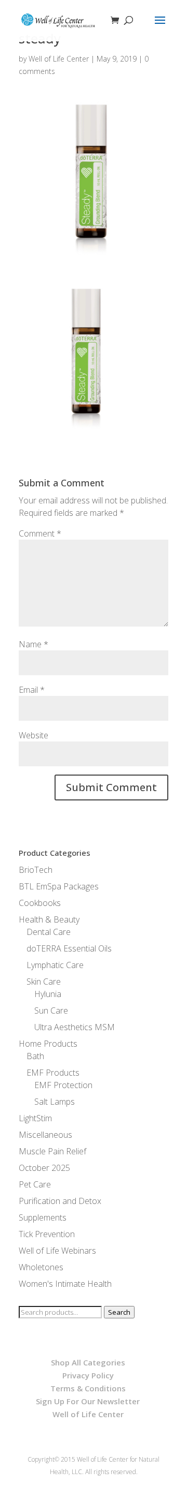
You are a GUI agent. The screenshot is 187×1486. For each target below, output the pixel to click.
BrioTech (35, 869)
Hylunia (47, 994)
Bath (35, 1056)
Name (33, 644)
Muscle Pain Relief (52, 1151)
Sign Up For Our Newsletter (88, 1401)
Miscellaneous (45, 1134)
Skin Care (43, 981)
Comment (40, 533)
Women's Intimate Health (65, 1283)
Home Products (48, 1043)
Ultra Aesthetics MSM (74, 1027)
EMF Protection (63, 1085)
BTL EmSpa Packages (59, 886)
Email (32, 689)
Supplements (42, 1217)
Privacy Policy (88, 1375)
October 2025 (44, 1167)
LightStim (35, 1118)
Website (33, 735)
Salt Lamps (54, 1101)
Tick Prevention (47, 1234)
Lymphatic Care (55, 965)
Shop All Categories (88, 1362)
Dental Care (48, 932)
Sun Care (51, 1010)
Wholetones (41, 1267)
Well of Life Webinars (57, 1250)
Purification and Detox (60, 1201)
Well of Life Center (59, 59)
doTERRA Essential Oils (69, 948)
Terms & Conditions (88, 1388)
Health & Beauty (49, 919)
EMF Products (52, 1072)
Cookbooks (40, 903)
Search (119, 1312)
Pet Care (35, 1184)
